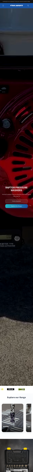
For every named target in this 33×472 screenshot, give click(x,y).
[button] (3, 5)
